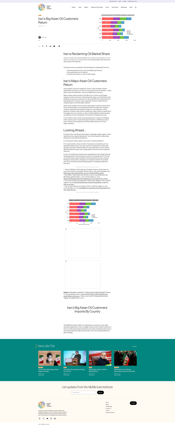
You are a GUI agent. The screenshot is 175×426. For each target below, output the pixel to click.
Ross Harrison (41, 374)
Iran (39, 40)
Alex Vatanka (66, 374)
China (66, 298)
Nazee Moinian (117, 374)
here (71, 332)
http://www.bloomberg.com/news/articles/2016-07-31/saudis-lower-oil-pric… (86, 178)
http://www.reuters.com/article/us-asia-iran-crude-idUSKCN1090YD (84, 173)
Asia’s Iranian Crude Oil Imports (95, 292)
